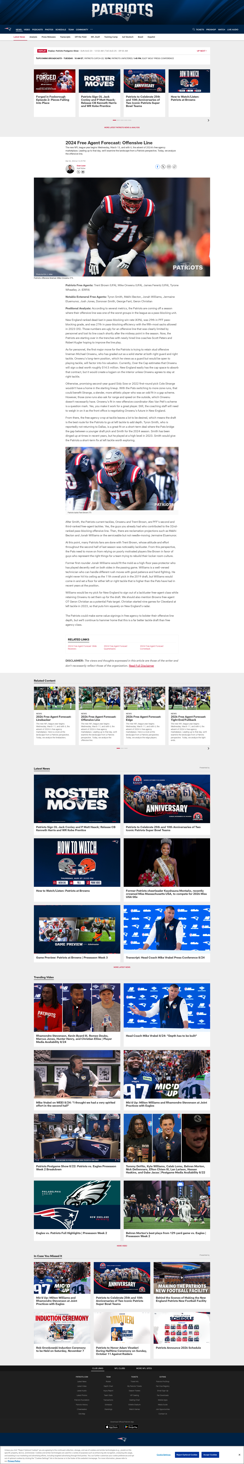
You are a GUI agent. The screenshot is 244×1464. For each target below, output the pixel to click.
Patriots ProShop (162, 1381)
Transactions (108, 1400)
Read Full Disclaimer (141, 665)
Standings (108, 1409)
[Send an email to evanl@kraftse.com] (83, 172)
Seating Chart (134, 1400)
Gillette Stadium (134, 1405)
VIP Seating (134, 1395)
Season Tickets (134, 1391)
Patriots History (82, 1405)
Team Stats (108, 1395)
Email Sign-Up (162, 1391)
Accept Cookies (210, 1455)
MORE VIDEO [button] (122, 1246)
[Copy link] (174, 166)
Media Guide (162, 1405)
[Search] (194, 29)
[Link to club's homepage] (8, 29)
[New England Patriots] (122, 1440)
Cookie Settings (164, 1455)
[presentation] (209, 120)
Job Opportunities (163, 1409)
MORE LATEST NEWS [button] (122, 967)
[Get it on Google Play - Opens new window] (131, 1428)
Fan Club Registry (162, 1386)
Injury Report (108, 1391)
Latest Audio (82, 1391)
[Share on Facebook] (157, 168)
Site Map (82, 1414)
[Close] (239, 1455)
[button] (114, 120)
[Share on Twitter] (163, 168)
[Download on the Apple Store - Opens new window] (112, 1427)
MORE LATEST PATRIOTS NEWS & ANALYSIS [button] (122, 127)
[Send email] (169, 168)
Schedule (108, 1405)
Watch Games (134, 1409)
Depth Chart (108, 1386)
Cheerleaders (82, 1409)
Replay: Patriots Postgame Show (63, 51)
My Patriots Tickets (134, 1386)
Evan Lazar (81, 166)
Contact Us (163, 1414)
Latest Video (82, 1386)
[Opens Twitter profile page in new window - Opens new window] (78, 172)
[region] (122, 1455)
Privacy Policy (14, 1461)
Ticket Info (135, 1381)
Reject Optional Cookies (187, 1455)
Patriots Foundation (81, 1400)
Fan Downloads (163, 1395)
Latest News (81, 1381)
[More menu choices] (91, 29)
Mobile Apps (162, 1400)
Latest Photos (82, 1395)
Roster (108, 1381)
